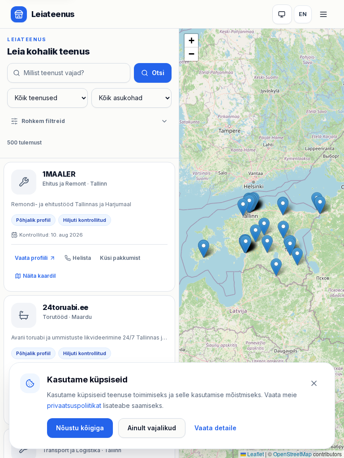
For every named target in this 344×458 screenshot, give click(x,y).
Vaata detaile (215, 428)
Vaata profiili (31, 257)
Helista (82, 257)
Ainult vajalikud (152, 428)
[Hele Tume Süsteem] (282, 14)
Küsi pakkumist (120, 257)
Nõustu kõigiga (80, 428)
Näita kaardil (39, 275)
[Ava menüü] (323, 14)
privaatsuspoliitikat (74, 405)
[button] (276, 267)
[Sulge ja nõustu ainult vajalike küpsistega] (314, 383)
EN (303, 14)
